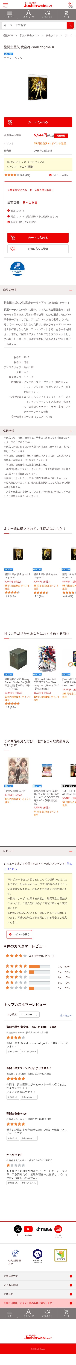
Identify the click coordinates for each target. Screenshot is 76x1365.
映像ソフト (52, 35)
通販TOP (8, 35)
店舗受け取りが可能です (23, 222)
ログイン (71, 7)
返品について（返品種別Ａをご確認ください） (35, 216)
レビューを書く (61, 175)
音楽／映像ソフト (29, 35)
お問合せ (8, 1294)
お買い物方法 (11, 1276)
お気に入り (47, 1316)
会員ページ (28, 1316)
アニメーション (13, 58)
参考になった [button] (13, 1051)
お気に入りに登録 (38, 248)
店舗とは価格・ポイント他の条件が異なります (28, 1303)
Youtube (28, 1235)
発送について (18, 210)
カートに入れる (38, 122)
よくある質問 (11, 1285)
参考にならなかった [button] (29, 1051)
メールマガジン (58, 1236)
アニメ (68, 35)
